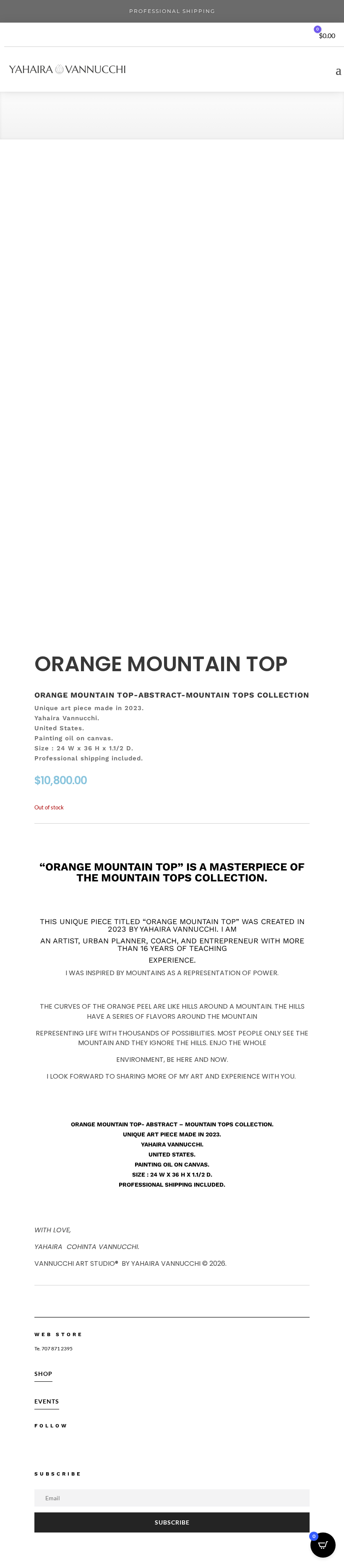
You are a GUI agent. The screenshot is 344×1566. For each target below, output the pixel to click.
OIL (63, 117)
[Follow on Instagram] (56, 1446)
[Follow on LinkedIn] (93, 1446)
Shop (43, 1373)
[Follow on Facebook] (37, 1446)
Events (46, 1401)
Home (43, 117)
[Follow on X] (74, 1446)
